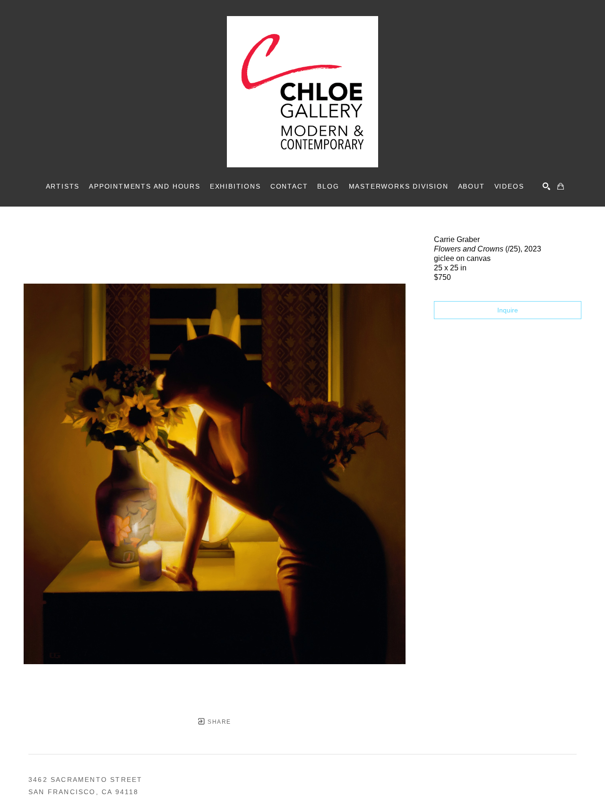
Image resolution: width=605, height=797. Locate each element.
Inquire (507, 310)
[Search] (546, 186)
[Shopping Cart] (560, 186)
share (218, 722)
